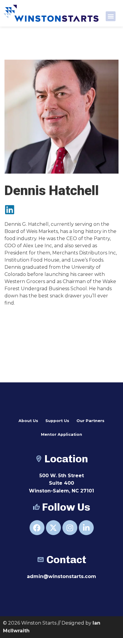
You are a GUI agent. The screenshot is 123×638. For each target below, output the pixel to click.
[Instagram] (69, 527)
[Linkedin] (9, 209)
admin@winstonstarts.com (61, 576)
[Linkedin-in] (86, 527)
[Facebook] (37, 527)
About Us (28, 420)
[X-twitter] (53, 527)
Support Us (57, 420)
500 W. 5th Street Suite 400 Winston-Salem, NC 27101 (61, 483)
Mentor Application (61, 434)
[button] (111, 16)
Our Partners (90, 420)
